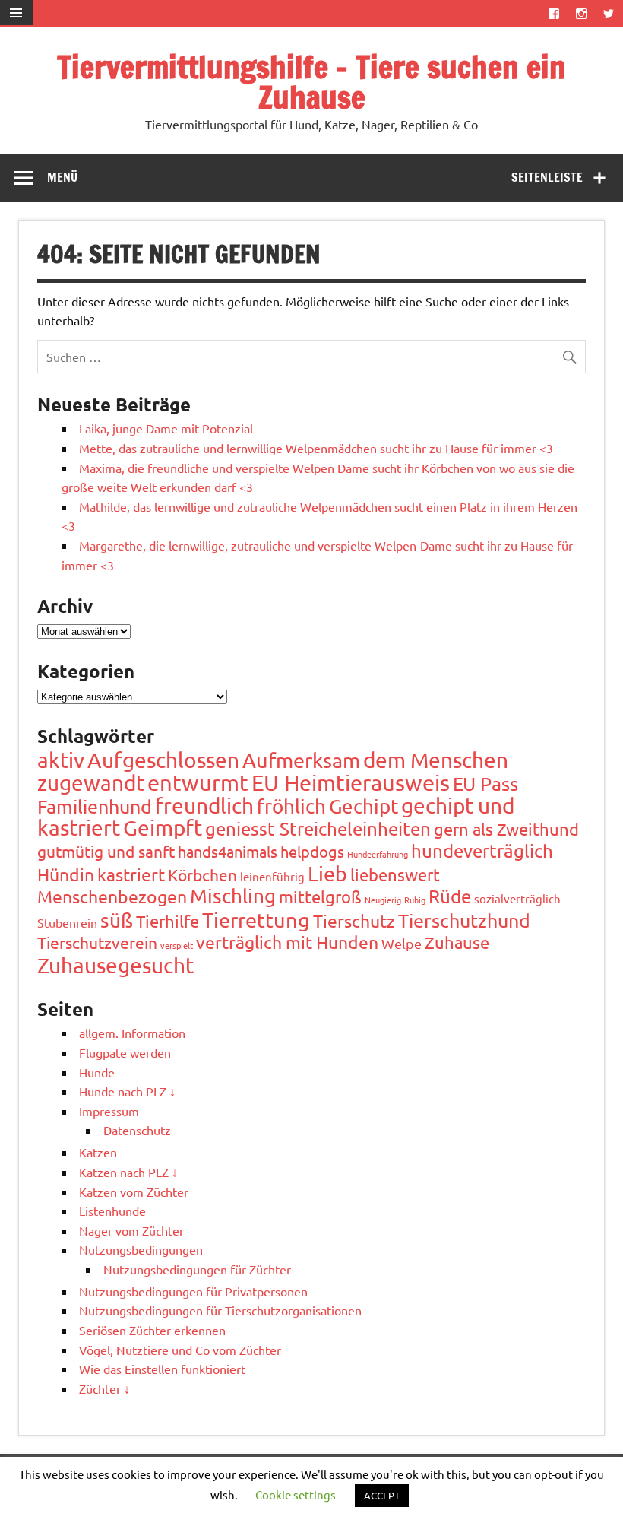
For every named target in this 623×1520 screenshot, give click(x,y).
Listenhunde (112, 1210)
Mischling (233, 896)
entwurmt (197, 782)
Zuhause (457, 942)
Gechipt (363, 806)
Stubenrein (67, 922)
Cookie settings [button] (295, 1494)
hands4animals (227, 851)
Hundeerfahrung (377, 854)
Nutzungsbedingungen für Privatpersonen (193, 1291)
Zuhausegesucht (115, 965)
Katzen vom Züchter (133, 1191)
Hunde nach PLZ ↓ (127, 1091)
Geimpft (162, 827)
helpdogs (312, 851)
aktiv (60, 760)
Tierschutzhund (464, 920)
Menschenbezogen (112, 896)
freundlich (204, 805)
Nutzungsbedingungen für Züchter (197, 1269)
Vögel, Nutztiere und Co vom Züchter (180, 1349)
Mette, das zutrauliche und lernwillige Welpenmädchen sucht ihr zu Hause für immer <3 (316, 447)
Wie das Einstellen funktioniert (162, 1368)
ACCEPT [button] (382, 1495)
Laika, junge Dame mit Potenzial (166, 428)
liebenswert (395, 874)
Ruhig (414, 899)
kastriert (131, 874)
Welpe (401, 943)
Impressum (109, 1111)
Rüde (450, 896)
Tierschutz (354, 920)
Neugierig (383, 899)
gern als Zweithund (506, 829)
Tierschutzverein (97, 942)
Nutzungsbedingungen (141, 1249)
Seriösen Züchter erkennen (152, 1330)
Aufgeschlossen (163, 760)
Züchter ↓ (104, 1388)
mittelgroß (320, 896)
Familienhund (94, 806)
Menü (62, 177)
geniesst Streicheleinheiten (318, 828)
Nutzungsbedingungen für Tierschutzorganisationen (220, 1310)
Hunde (97, 1072)
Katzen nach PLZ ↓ (128, 1171)
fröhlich (291, 806)
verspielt (176, 945)
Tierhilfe (167, 921)
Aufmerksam (301, 760)
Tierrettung (256, 919)
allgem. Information (132, 1032)
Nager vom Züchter (131, 1230)
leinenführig (272, 876)
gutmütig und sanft (106, 851)
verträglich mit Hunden (287, 942)
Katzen (98, 1152)
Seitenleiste (547, 177)
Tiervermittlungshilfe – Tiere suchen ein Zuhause (311, 82)
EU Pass (485, 783)
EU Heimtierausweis (350, 782)
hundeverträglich (482, 850)
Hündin (65, 874)
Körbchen (202, 874)
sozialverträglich (517, 898)
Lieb (327, 873)
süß (116, 920)
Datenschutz (137, 1130)
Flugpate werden (125, 1052)
